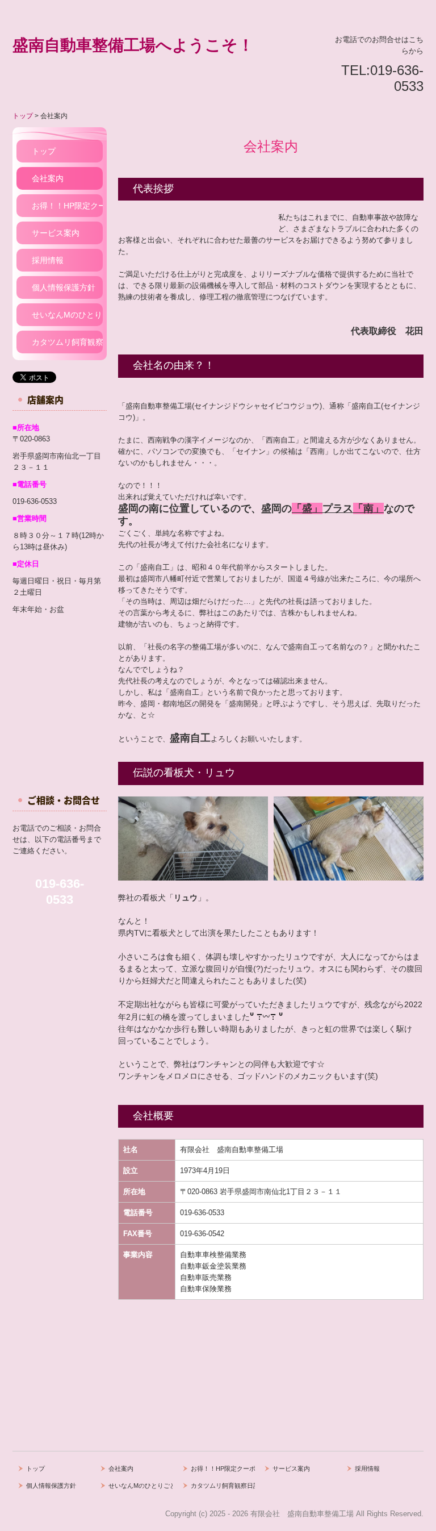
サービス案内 (55, 232)
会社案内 (48, 178)
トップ (44, 151)
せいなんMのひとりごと (67, 314)
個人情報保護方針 (63, 287)
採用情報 (48, 260)
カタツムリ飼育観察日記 (67, 342)
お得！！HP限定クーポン (67, 205)
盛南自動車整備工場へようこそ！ (133, 45)
